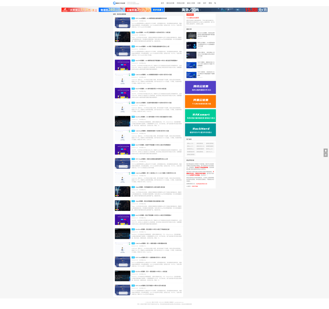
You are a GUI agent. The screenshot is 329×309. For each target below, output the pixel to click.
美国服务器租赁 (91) (200, 149)
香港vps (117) (190, 146)
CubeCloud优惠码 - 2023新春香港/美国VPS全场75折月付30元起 (154, 74)
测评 (204, 3)
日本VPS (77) (209, 151)
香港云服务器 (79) (200, 152)
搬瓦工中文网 (119, 3)
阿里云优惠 (181, 3)
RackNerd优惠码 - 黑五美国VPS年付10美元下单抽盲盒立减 (152, 229)
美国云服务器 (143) (200, 144)
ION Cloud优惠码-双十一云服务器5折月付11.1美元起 (151, 257)
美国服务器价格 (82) (190, 152)
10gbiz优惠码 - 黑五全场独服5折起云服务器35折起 (150, 201)
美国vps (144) (190, 143)
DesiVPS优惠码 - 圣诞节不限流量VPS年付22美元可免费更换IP (153, 145)
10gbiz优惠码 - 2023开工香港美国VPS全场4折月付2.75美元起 (153, 32)
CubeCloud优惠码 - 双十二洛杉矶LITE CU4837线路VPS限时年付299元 (156, 173)
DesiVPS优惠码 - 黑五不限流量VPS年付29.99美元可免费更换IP (153, 215)
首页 (162, 3)
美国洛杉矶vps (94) (190, 149)
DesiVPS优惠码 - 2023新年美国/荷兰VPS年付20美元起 (151, 88)
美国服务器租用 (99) (209, 147)
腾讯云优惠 (170, 3)
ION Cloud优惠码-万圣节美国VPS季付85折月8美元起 (151, 285)
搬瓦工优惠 (191, 3)
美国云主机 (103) (200, 146)
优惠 (198, 3)
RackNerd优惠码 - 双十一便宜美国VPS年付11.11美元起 (151, 271)
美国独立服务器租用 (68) (190, 155)
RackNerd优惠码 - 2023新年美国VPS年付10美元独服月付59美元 (154, 116)
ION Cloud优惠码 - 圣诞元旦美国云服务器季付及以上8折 (152, 159)
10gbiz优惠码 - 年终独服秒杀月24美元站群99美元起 (150, 187)
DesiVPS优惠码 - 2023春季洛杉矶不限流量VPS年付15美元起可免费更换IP (157, 60)
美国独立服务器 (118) (209, 144)
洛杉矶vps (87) (209, 149)
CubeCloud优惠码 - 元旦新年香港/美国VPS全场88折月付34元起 (154, 102)
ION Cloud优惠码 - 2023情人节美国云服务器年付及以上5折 (152, 46)
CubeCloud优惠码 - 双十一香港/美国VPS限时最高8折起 (151, 243)
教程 (210, 3)
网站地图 (166, 302)
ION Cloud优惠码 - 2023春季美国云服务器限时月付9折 (151, 18)
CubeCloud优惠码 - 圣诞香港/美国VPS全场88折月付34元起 (152, 131)
